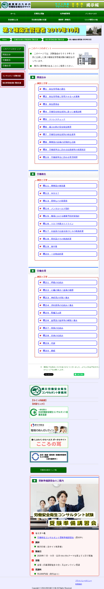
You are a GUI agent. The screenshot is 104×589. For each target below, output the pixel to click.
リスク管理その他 (91, 20)
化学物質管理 (65, 14)
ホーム (13, 14)
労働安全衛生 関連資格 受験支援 (26, 39)
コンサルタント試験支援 (12, 76)
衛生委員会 (51, 104)
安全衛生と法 (13, 20)
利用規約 (78, 584)
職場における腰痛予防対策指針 (61, 216)
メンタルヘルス (91, 14)
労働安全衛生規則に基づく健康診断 (62, 112)
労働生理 (7, 66)
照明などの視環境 (55, 201)
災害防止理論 (39, 14)
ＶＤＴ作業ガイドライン (58, 224)
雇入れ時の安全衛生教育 (57, 127)
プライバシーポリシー (83, 581)
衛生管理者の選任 (54, 89)
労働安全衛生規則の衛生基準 (59, 134)
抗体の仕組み (53, 335)
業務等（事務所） (65, 20)
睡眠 (49, 351)
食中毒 (50, 246)
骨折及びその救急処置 (57, 239)
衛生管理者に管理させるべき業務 (61, 96)
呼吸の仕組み (53, 282)
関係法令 (7, 54)
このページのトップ (12, 49)
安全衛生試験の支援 (39, 20)
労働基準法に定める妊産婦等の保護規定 (64, 150)
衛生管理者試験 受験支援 (54, 39)
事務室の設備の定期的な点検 (59, 142)
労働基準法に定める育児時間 (60, 157)
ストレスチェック (54, 119)
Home (4, 39)
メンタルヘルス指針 (56, 208)
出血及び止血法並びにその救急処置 (63, 231)
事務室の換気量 (54, 186)
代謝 (49, 343)
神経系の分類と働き (56, 298)
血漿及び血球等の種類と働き (60, 320)
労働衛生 (7, 60)
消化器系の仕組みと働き (58, 305)
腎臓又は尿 (52, 313)
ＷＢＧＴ (51, 193)
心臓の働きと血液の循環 (58, 290)
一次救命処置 (53, 254)
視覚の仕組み (53, 328)
